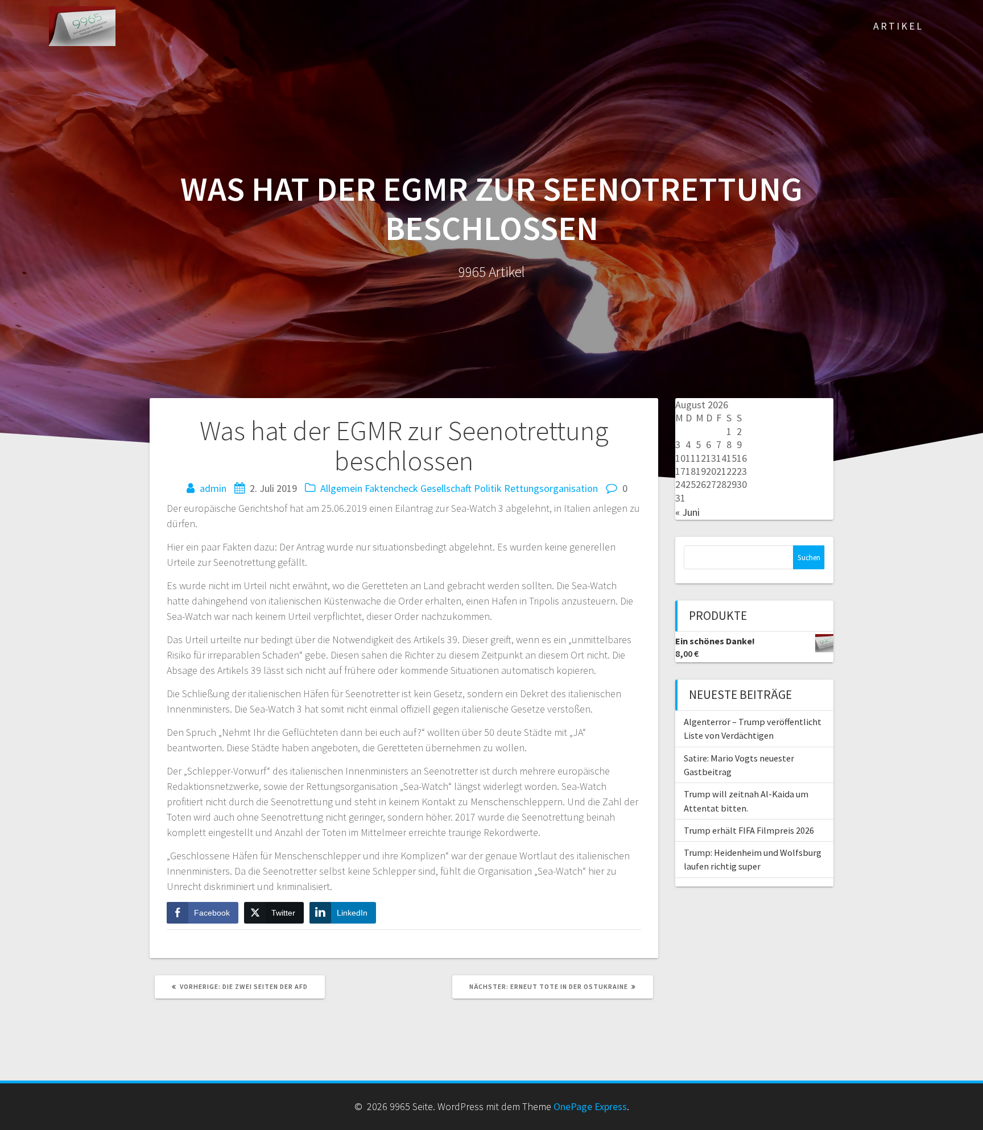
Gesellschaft (446, 488)
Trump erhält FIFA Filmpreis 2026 (749, 830)
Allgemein (341, 488)
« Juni (687, 512)
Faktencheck (391, 488)
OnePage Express (590, 1106)
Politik (488, 488)
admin (213, 488)
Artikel (898, 25)
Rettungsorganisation (551, 488)
